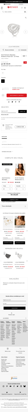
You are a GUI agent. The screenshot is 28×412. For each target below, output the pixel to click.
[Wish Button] (3, 95)
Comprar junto (14, 199)
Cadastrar (14, 308)
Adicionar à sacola (16, 95)
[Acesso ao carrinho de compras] (25, 8)
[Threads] (21, 387)
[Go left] (2, 32)
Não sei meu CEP (5, 114)
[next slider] (0, 230)
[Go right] (26, 32)
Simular (22, 111)
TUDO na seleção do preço (14, 1)
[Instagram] (3, 386)
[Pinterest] (7, 386)
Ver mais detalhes (6, 151)
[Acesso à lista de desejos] (22, 8)
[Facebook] (14, 386)
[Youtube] (10, 386)
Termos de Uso (9, 404)
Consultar (20, 127)
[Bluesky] (24, 387)
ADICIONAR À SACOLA (8, 242)
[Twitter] (17, 386)
